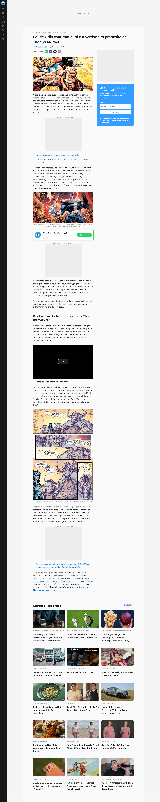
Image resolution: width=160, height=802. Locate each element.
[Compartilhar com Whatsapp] (46, 51)
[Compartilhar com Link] (59, 51)
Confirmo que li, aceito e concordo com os (116, 120)
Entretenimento (51, 32)
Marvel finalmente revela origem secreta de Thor (58, 155)
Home (35, 32)
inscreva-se (115, 112)
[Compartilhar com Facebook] (50, 51)
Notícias (41, 32)
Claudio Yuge (41, 47)
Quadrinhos (62, 32)
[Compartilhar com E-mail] (55, 51)
